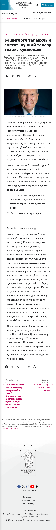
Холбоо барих (39, 18)
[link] (7, 366)
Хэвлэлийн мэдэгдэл (10, 18)
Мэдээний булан (10, 13)
